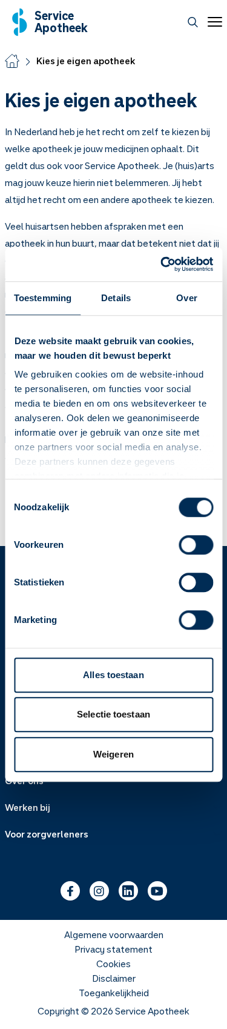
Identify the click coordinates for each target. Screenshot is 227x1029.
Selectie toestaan (113, 714)
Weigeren (113, 754)
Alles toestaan (113, 675)
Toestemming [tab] (42, 298)
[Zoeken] (193, 22)
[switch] (196, 544)
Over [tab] (186, 298)
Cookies (113, 963)
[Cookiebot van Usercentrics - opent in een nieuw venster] (161, 264)
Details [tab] (116, 298)
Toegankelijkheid (114, 992)
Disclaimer (114, 978)
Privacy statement (113, 949)
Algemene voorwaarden (113, 934)
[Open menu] (212, 22)
